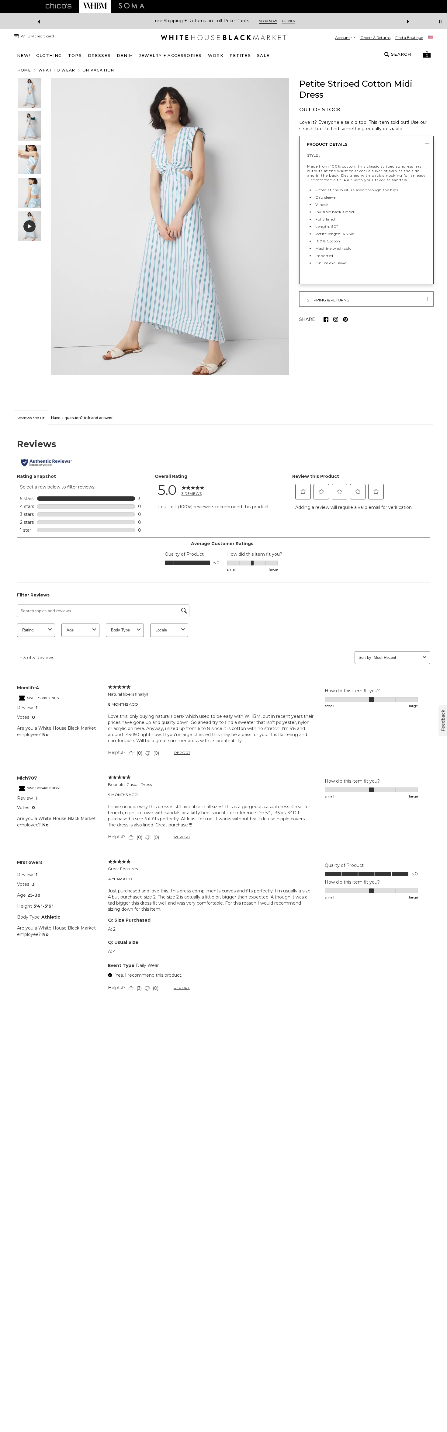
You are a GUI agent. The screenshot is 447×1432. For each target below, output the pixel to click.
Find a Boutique (409, 37)
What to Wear (56, 70)
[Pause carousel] (440, 21)
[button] (427, 54)
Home (24, 70)
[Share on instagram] (335, 319)
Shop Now (248, 21)
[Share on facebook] (326, 319)
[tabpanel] (223, 716)
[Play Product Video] (29, 226)
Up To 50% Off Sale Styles (200, 21)
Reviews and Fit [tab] (31, 417)
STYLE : (313, 155)
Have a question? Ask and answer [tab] (82, 417)
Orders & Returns (375, 37)
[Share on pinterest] (345, 319)
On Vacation (98, 70)
